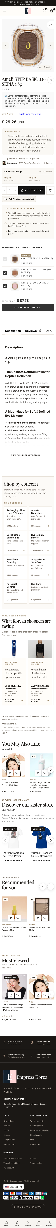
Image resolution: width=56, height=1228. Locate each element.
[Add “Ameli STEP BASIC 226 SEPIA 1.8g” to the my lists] (50, 190)
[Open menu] (4, 10)
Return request (36, 1126)
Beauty (6, 1126)
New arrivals (8, 1121)
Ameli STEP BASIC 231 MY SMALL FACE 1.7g (37, 271)
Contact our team (13, 1099)
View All (6, 749)
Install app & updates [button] (28, 1207)
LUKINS (5, 1002)
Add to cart (34, 190)
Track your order (37, 1121)
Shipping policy (37, 1135)
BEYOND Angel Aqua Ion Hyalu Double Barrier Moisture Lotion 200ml (40, 785)
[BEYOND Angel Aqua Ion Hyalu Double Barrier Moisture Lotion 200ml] (41, 765)
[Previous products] (42, 886)
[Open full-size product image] (50, 25)
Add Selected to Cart (28, 307)
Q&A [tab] (49, 330)
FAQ (32, 1139)
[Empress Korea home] (28, 11)
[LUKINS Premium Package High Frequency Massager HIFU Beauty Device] (14, 986)
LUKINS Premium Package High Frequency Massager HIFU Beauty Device (12, 1007)
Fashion (6, 1135)
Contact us (35, 1144)
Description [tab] (13, 330)
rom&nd (32, 924)
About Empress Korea (12, 1158)
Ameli (5, 89)
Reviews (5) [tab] (33, 330)
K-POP (6, 1130)
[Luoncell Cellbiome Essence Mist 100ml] (13, 765)
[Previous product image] (5, 45)
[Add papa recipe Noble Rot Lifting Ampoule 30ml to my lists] (18, 918)
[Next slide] (51, 840)
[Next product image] (50, 45)
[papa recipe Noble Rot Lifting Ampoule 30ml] (14, 909)
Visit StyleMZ (10, 810)
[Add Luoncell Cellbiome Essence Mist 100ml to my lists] (17, 773)
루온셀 (4, 779)
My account (8, 1168)
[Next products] (50, 886)
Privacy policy (36, 1163)
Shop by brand (9, 1144)
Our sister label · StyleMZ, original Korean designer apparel (25, 1105)
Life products (9, 1139)
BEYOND (33, 779)
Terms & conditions (11, 1163)
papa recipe (7, 924)
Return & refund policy (39, 1130)
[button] (10, 773)
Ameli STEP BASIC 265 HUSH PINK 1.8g (35, 284)
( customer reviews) (28, 114)
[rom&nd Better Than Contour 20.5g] (41, 909)
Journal (33, 1158)
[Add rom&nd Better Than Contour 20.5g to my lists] (45, 918)
